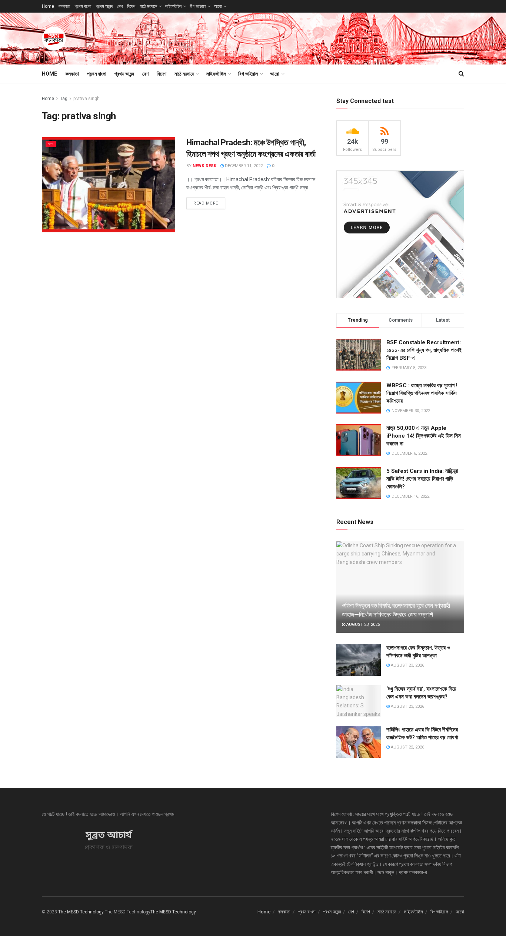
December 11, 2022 (243, 165)
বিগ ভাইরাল (198, 6)
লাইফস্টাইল (173, 6)
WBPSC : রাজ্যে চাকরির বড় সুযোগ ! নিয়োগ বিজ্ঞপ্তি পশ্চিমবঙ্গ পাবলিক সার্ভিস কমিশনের (421, 393)
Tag (63, 98)
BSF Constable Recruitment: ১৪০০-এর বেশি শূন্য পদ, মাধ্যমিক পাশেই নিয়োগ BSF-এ (424, 350)
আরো (218, 6)
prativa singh (86, 98)
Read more (205, 203)
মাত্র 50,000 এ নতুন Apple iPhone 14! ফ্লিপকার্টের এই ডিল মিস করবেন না (423, 436)
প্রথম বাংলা (82, 6)
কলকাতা (64, 6)
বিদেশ (131, 6)
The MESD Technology (81, 912)
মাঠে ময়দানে (148, 6)
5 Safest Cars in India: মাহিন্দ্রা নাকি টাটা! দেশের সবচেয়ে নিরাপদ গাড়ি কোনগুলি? (422, 479)
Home (48, 6)
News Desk (204, 165)
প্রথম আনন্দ (104, 6)
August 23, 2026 (362, 624)
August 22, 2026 (407, 747)
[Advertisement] (329, 37)
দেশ (120, 6)
